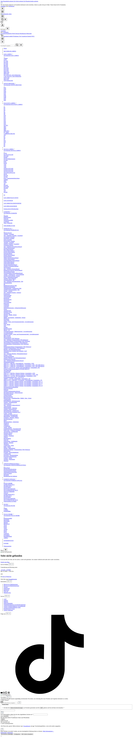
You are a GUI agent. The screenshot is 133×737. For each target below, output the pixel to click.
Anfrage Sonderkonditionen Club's (12, 607)
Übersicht (3, 33)
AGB (5, 599)
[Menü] (2, 11)
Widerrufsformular (8, 603)
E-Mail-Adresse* (5, 700)
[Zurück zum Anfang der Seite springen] (2, 729)
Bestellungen (23, 33)
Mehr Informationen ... (48, 731)
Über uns (6, 591)
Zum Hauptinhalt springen (7, 1)
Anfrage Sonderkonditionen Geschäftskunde (14, 606)
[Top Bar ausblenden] (2, 8)
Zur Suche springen (19, 1)
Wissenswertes (7, 592)
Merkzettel (29, 33)
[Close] (2, 41)
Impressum (6, 590)
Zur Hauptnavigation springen (31, 1)
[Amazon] (9, 693)
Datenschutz (7, 588)
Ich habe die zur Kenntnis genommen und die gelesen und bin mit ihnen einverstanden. (34, 707)
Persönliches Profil (10, 33)
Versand (6, 587)
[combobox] (8, 46)
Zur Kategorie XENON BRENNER (13, 85)
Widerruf (6, 602)
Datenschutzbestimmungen (17, 707)
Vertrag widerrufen (8, 610)
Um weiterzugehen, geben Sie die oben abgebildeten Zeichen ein (17, 714)
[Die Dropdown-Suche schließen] (21, 45)
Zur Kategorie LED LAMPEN (11, 55)
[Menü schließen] (7, 28)
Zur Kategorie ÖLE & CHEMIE (12, 515)
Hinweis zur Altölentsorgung (11, 584)
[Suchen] (4, 19)
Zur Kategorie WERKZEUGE (11, 230)
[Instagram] (4, 693)
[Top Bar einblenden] (2, 38)
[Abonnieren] (19, 702)
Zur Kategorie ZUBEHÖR (10, 213)
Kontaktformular (13, 579)
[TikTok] (49, 693)
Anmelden (3, 6)
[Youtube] (2, 693)
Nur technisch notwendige (7, 734)
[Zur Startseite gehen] (6, 14)
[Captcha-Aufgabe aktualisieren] (2, 712)
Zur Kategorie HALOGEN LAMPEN (13, 104)
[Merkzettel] (2, 23)
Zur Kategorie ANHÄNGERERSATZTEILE (15, 465)
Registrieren (11, 6)
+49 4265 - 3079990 (6, 570)
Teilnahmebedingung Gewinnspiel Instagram (14, 604)
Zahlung (6, 600)
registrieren (5, 32)
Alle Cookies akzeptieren (27, 734)
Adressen (17, 33)
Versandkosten (26, 726)
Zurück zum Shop (5, 562)
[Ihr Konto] (2, 25)
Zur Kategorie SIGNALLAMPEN (12, 150)
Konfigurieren (17, 734)
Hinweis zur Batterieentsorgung (11, 585)
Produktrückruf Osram (9, 609)
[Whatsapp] (6, 693)
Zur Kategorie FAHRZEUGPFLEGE (13, 480)
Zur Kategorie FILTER (9, 505)
